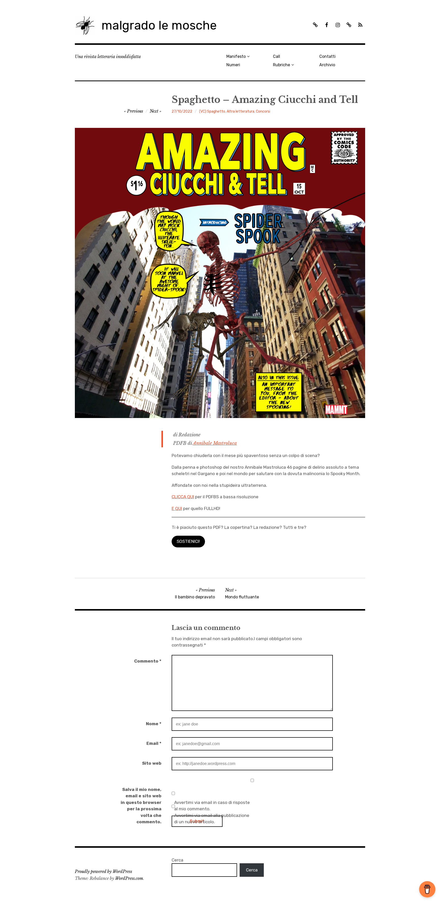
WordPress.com (129, 878)
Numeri (233, 64)
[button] (188, 541)
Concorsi (263, 111)
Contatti (327, 56)
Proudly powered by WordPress (103, 871)
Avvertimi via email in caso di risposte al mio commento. (212, 806)
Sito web (151, 763)
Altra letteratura (240, 111)
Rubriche (281, 64)
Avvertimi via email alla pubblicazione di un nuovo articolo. (211, 819)
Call (276, 56)
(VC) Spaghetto (212, 111)
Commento (147, 661)
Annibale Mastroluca (215, 443)
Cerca (177, 860)
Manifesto (236, 56)
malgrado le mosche (159, 25)
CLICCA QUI (183, 496)
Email (153, 743)
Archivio (327, 64)
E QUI (177, 508)
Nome (153, 723)
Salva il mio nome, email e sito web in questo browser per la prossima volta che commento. (141, 806)
